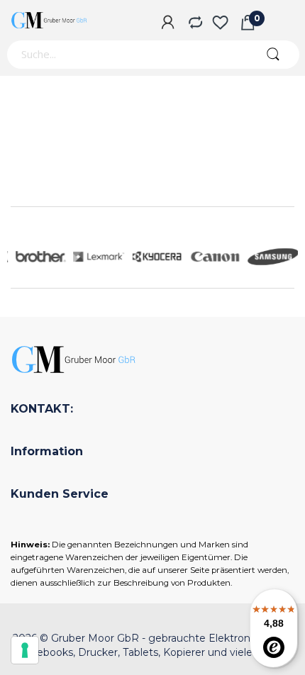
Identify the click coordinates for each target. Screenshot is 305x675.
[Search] (272, 54)
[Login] (168, 23)
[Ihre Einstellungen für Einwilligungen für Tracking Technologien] (24, 650)
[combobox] (126, 54)
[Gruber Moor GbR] (50, 20)
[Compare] (194, 23)
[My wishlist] (220, 23)
